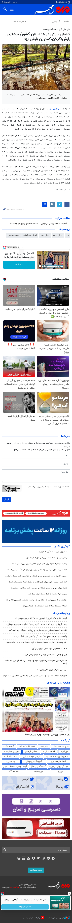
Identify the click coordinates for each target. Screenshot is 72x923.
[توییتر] (38, 858)
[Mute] (45, 266)
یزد (67, 235)
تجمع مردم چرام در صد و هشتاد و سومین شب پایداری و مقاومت (39, 588)
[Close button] (69, 893)
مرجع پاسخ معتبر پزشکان (57, 756)
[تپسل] (4, 247)
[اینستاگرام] (43, 858)
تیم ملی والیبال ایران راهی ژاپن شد (52, 669)
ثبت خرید (19, 265)
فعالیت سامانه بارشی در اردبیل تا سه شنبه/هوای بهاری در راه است (38, 223)
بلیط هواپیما (11, 761)
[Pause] (40, 266)
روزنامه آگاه (14, 771)
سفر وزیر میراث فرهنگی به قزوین (53, 552)
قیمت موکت (9, 746)
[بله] (48, 858)
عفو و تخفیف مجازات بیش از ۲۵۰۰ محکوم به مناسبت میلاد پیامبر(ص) (37, 642)
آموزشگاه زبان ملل (38, 766)
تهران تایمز (38, 771)
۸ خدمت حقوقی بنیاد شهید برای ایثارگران (49, 648)
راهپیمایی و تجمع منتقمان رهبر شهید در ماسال (46, 557)
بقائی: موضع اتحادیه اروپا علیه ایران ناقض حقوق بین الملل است (39, 563)
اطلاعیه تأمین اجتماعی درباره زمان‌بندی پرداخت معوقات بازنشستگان (38, 630)
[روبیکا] (33, 858)
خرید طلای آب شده (27, 746)
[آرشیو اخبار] (24, 858)
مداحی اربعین (31, 751)
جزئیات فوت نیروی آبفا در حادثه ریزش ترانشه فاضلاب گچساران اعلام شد (36, 600)
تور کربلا (64, 751)
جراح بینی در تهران (60, 746)
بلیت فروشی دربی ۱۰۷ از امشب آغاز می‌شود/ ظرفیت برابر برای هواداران (37, 624)
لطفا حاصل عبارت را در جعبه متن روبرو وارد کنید (48, 487)
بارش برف (45, 235)
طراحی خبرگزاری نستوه (56, 918)
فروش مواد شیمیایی (31, 756)
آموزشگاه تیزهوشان (34, 761)
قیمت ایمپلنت (10, 756)
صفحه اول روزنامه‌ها (58, 683)
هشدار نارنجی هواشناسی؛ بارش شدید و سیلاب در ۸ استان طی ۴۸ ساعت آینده (35, 662)
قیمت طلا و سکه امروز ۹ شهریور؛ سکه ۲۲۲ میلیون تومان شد (41, 618)
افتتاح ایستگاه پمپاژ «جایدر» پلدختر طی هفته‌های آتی (44, 606)
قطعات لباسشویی (58, 761)
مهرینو (60, 771)
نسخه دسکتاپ (36, 870)
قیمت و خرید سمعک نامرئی (15, 766)
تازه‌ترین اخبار (62, 546)
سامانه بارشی (13, 235)
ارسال (6, 499)
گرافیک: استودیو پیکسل (32, 918)
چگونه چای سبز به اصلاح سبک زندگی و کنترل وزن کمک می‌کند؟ (40, 636)
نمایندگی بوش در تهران (59, 766)
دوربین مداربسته (11, 751)
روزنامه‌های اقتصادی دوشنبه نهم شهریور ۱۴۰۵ (46, 735)
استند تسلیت (49, 751)
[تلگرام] (53, 858)
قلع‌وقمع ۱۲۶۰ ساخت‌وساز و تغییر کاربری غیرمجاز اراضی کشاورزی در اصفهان (35, 676)
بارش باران (57, 235)
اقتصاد (66, 21)
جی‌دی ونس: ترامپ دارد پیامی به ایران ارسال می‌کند (44, 654)
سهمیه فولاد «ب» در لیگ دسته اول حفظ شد (47, 594)
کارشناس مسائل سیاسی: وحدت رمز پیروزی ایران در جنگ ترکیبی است (37, 569)
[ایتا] (19, 858)
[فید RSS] (29, 858)
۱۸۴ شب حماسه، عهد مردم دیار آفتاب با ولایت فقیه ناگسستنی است (38, 582)
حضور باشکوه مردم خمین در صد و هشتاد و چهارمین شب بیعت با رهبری (36, 576)
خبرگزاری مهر (55, 109)
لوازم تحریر (44, 746)
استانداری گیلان (30, 235)
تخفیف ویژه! (25, 907)
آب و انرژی (56, 21)
